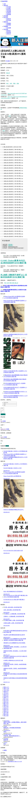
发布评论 (3, 414)
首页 (4, 3)
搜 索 (16, 36)
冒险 (18, 83)
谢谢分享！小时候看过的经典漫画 (12, 727)
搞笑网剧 (8, 24)
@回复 (4, 421)
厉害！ (5, 731)
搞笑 (5, 702)
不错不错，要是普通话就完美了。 (12, 735)
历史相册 (8, 27)
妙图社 (5, 750)
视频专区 (5, 21)
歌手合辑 (8, 20)
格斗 (5, 699)
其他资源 (8, 32)
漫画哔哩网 (10, 761)
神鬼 (5, 711)
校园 (5, 691)
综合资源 (5, 29)
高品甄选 (8, 12)
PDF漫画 (8, 6)
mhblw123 (3, 429)
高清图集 (5, 26)
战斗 (4, 130)
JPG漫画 (8, 8)
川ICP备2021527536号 (17, 761)
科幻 (5, 700)
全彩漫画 (8, 11)
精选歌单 (8, 18)
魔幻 (5, 703)
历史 (5, 706)
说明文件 (8, 33)
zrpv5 (2, 437)
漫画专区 (5, 5)
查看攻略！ (10, 244)
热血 (5, 694)
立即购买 (21, 107)
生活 (5, 708)
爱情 (6, 687)
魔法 (5, 714)
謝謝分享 (5, 739)
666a (4, 743)
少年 (5, 693)
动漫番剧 (8, 23)
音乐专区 (5, 17)
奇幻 (7, 83)
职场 (5, 709)
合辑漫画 (8, 14)
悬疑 (5, 705)
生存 (9, 116)
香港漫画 (8, 9)
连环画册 (5, 15)
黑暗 (14, 83)
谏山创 (8, 73)
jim (1, 421)
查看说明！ (10, 245)
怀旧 (5, 696)
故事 (5, 697)
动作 (11, 83)
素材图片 (8, 30)
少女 (6, 690)
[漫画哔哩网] (4, 1)
